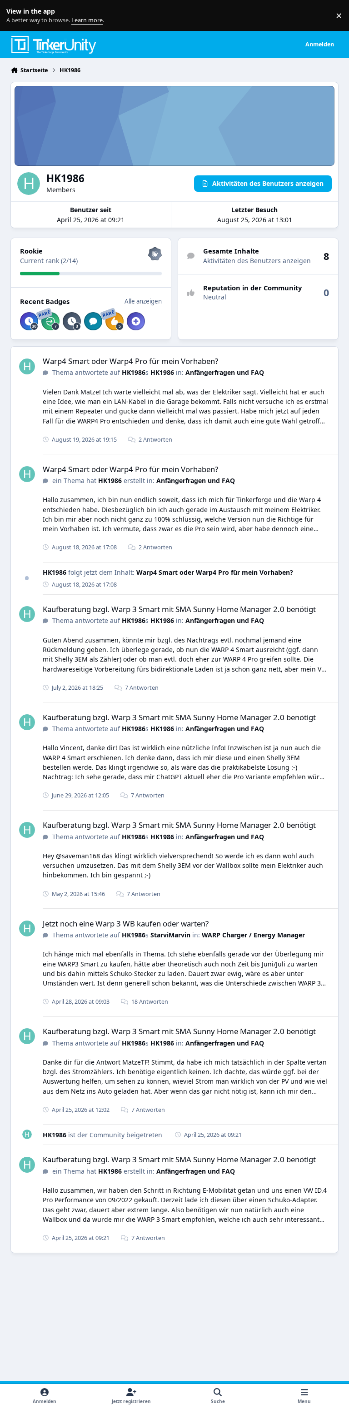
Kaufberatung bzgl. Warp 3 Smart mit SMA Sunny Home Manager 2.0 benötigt (179, 609)
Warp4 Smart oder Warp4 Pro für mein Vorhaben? (130, 361)
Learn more (17, 15)
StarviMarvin (170, 935)
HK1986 (133, 372)
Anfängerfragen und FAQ (224, 372)
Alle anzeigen (143, 301)
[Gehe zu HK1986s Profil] (27, 366)
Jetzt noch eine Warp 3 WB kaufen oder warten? (126, 923)
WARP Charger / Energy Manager (253, 935)
